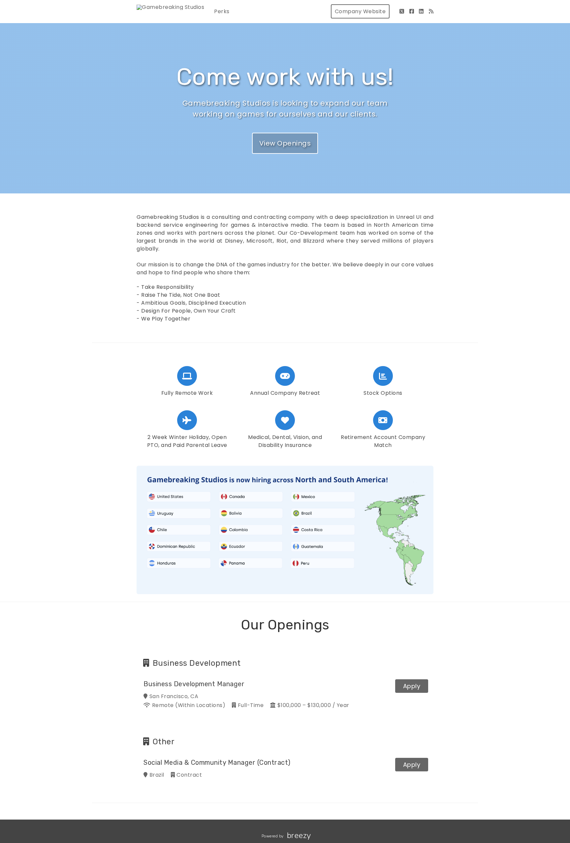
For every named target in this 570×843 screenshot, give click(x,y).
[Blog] (431, 11)
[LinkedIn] (421, 11)
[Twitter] (401, 11)
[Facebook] (411, 11)
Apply (412, 686)
